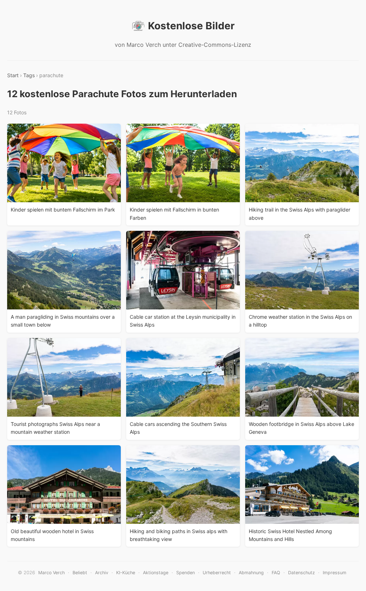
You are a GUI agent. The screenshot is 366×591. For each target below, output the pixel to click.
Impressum (334, 572)
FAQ (276, 572)
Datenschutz (301, 572)
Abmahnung (251, 572)
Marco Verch (51, 572)
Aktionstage (155, 572)
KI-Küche (125, 572)
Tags (29, 75)
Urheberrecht (217, 572)
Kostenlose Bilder (191, 26)
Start (13, 75)
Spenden (185, 572)
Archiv (101, 572)
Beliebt (80, 572)
